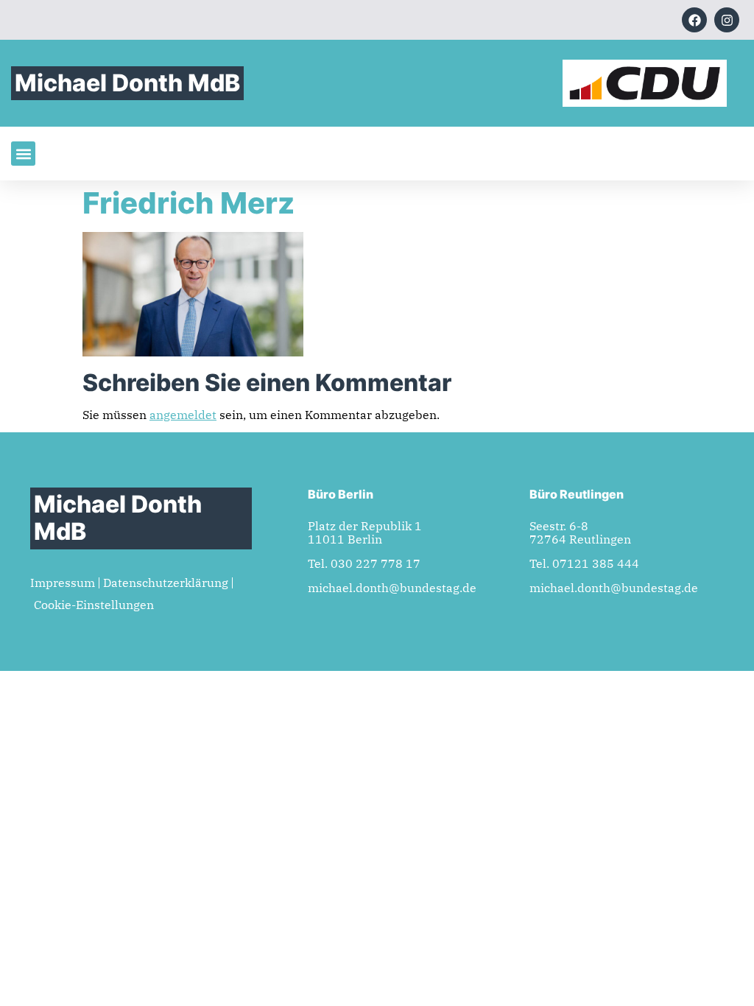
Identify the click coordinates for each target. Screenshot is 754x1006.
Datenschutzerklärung (165, 582)
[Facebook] (694, 19)
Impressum (62, 582)
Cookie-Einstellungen (94, 604)
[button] (23, 153)
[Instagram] (726, 19)
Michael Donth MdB (127, 82)
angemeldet (182, 414)
